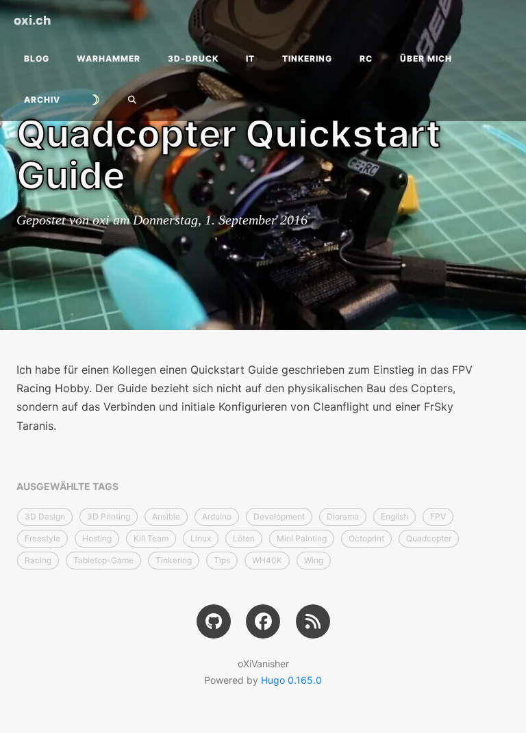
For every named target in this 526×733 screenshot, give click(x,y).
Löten (244, 538)
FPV (438, 516)
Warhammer (108, 58)
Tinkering (307, 58)
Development (279, 516)
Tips (222, 560)
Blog (36, 58)
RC (366, 58)
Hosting (97, 538)
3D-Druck (193, 58)
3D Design (45, 516)
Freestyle (42, 538)
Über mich (426, 58)
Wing (313, 560)
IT (250, 58)
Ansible (166, 516)
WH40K (267, 560)
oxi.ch (32, 20)
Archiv (42, 99)
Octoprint (366, 538)
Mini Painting (302, 538)
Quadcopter (428, 538)
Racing (38, 560)
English (394, 516)
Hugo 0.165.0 (291, 680)
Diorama (343, 516)
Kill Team (151, 538)
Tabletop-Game (103, 560)
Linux (200, 538)
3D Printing (108, 516)
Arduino (216, 516)
